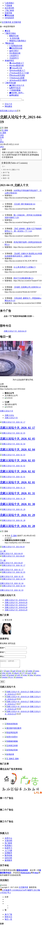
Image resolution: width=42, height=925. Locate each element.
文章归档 (8, 841)
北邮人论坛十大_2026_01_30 (17, 504)
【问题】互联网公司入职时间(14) (27, 287)
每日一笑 (6, 178)
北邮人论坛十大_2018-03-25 (16, 600)
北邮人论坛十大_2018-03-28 (16, 607)
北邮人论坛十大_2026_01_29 (17, 515)
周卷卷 (15, 724)
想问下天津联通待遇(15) (23, 278)
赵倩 (12, 754)
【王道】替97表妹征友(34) (24, 204)
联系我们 (8, 846)
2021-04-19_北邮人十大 (11, 170)
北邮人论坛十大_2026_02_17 (17, 427)
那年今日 (6, 175)
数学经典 (8, 855)
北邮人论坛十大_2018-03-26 (16, 602)
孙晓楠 (15, 741)
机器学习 (8, 848)
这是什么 (8, 838)
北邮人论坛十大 (10, 111)
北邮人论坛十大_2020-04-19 (15, 331)
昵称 (2, 648)
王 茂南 (14, 536)
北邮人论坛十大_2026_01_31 (17, 493)
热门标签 (8, 843)
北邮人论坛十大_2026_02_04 (17, 449)
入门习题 (8, 850)
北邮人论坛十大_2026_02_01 (17, 482)
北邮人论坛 (9, 415)
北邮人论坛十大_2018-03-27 (16, 605)
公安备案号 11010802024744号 (14, 890)
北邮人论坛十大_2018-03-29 (16, 610)
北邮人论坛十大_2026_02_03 (17, 460)
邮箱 (2, 652)
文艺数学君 (16, 22)
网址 (2, 657)
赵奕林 (15, 750)
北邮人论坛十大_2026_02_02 (17, 471)
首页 (2, 111)
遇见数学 (17, 728)
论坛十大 (8, 104)
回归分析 (8, 858)
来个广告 (6, 172)
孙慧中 (15, 737)
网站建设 (8, 106)
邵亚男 (15, 733)
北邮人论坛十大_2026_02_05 (17, 438)
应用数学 (8, 853)
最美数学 (8, 860)
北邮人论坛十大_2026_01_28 (17, 525)
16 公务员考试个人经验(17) (25, 267)
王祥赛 (15, 746)
